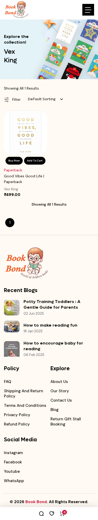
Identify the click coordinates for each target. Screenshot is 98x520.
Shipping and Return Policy (23, 393)
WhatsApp (14, 480)
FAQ (7, 381)
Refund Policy (17, 424)
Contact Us (61, 400)
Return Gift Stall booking (65, 421)
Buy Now (14, 160)
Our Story (59, 391)
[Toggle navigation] (88, 10)
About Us (59, 381)
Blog (54, 409)
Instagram (13, 452)
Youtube (12, 471)
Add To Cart (35, 160)
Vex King (11, 189)
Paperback (13, 170)
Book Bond (36, 501)
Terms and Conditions (25, 405)
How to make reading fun (50, 325)
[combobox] (45, 99)
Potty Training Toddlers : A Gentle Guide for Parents (52, 304)
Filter (16, 99)
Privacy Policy (17, 414)
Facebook (13, 462)
